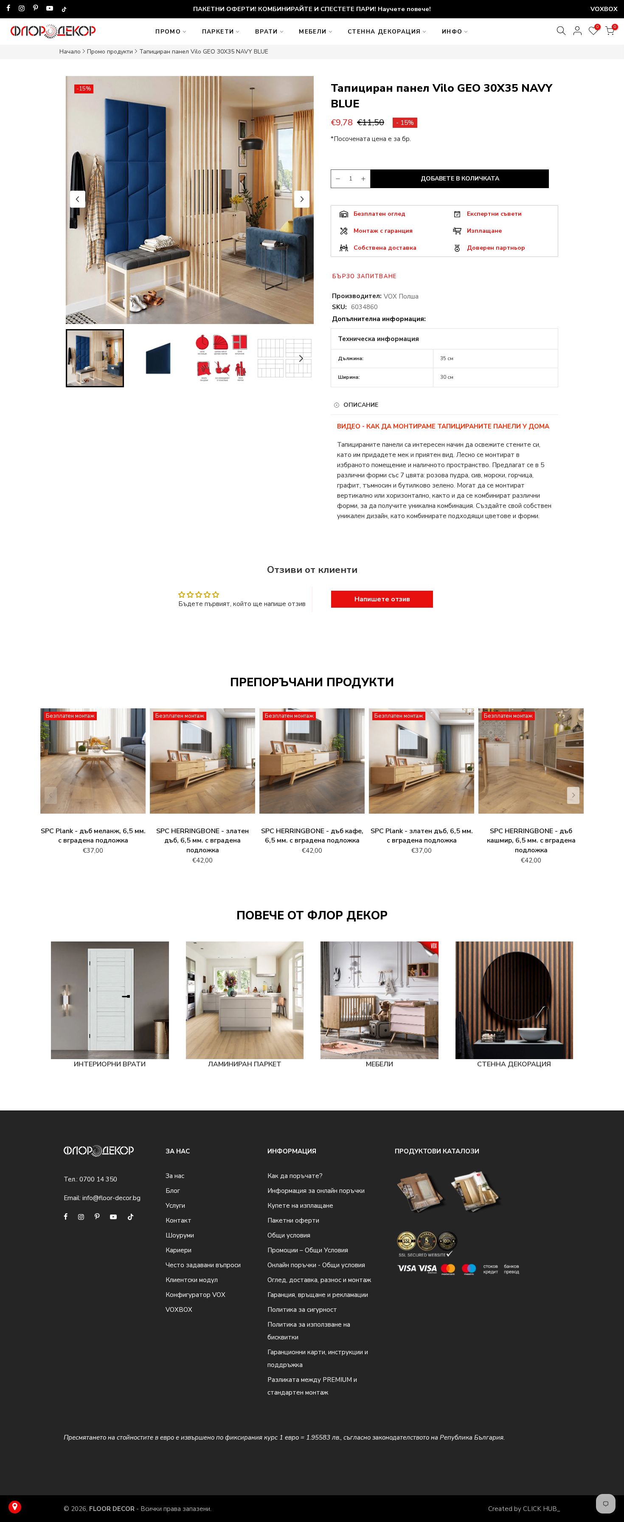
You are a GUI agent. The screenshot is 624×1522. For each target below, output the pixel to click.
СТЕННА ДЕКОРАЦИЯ (384, 32)
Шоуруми (180, 1235)
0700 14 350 (98, 1179)
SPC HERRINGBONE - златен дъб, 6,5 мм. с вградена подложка (202, 840)
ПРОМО (168, 32)
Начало (70, 52)
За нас (175, 1176)
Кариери (178, 1250)
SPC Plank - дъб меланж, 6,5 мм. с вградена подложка (93, 836)
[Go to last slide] (77, 199)
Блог (173, 1191)
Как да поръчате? (295, 1176)
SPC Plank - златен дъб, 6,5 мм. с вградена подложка (422, 836)
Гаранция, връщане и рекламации (317, 1295)
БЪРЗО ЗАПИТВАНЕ (364, 276)
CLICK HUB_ (541, 1509)
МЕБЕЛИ (312, 32)
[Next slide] (301, 199)
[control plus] (365, 178)
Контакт (178, 1220)
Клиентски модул (192, 1280)
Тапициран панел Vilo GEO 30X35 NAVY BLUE (203, 52)
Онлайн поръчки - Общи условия (316, 1265)
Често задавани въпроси (203, 1265)
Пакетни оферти (293, 1220)
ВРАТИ (266, 32)
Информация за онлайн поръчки (316, 1191)
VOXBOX (179, 1309)
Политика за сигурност (302, 1309)
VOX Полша (401, 296)
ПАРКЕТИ (218, 32)
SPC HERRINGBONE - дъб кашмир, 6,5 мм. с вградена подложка (531, 840)
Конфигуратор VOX (195, 1295)
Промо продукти (110, 52)
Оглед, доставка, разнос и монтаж (319, 1280)
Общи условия (288, 1235)
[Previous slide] (51, 795)
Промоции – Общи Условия (307, 1250)
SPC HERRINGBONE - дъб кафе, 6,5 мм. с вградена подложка (312, 836)
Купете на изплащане (300, 1205)
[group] (95, 358)
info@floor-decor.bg (111, 1198)
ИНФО (452, 32)
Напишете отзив (382, 599)
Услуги (175, 1205)
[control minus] (337, 178)
